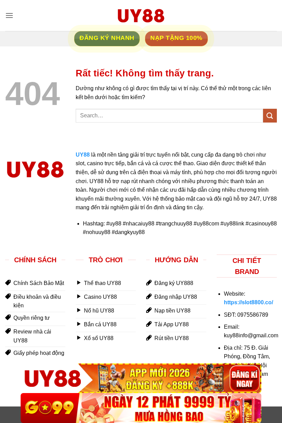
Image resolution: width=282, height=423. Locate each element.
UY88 (83, 155)
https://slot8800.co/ (248, 302)
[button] (9, 15)
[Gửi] (270, 115)
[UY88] (141, 378)
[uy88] (141, 15)
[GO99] (141, 408)
